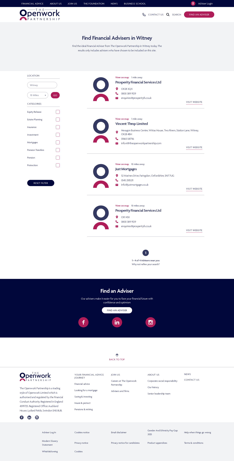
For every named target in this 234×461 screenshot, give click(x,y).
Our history (153, 387)
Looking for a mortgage (85, 390)
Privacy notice (81, 442)
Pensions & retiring (83, 409)
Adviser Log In (49, 432)
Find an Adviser (117, 310)
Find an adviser (199, 14)
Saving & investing (83, 396)
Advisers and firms (120, 391)
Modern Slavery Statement (50, 442)
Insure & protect (82, 402)
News (187, 374)
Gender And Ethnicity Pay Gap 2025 (163, 432)
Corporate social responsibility (162, 380)
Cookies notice (81, 432)
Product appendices (157, 442)
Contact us (191, 379)
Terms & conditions (193, 442)
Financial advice (82, 383)
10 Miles (34, 95)
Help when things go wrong (197, 432)
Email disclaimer (119, 432)
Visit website (194, 101)
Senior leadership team (159, 393)
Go (55, 95)
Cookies (78, 451)
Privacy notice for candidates (125, 442)
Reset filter (41, 182)
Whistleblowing (50, 451)
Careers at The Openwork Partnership (124, 382)
